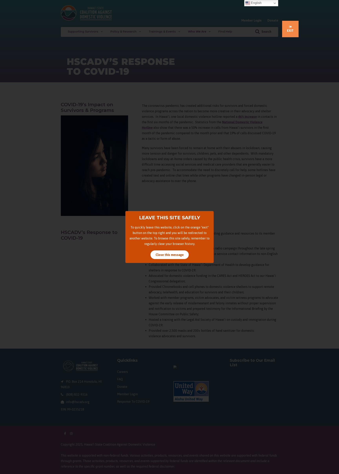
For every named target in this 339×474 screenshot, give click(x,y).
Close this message (170, 254)
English (256, 3)
